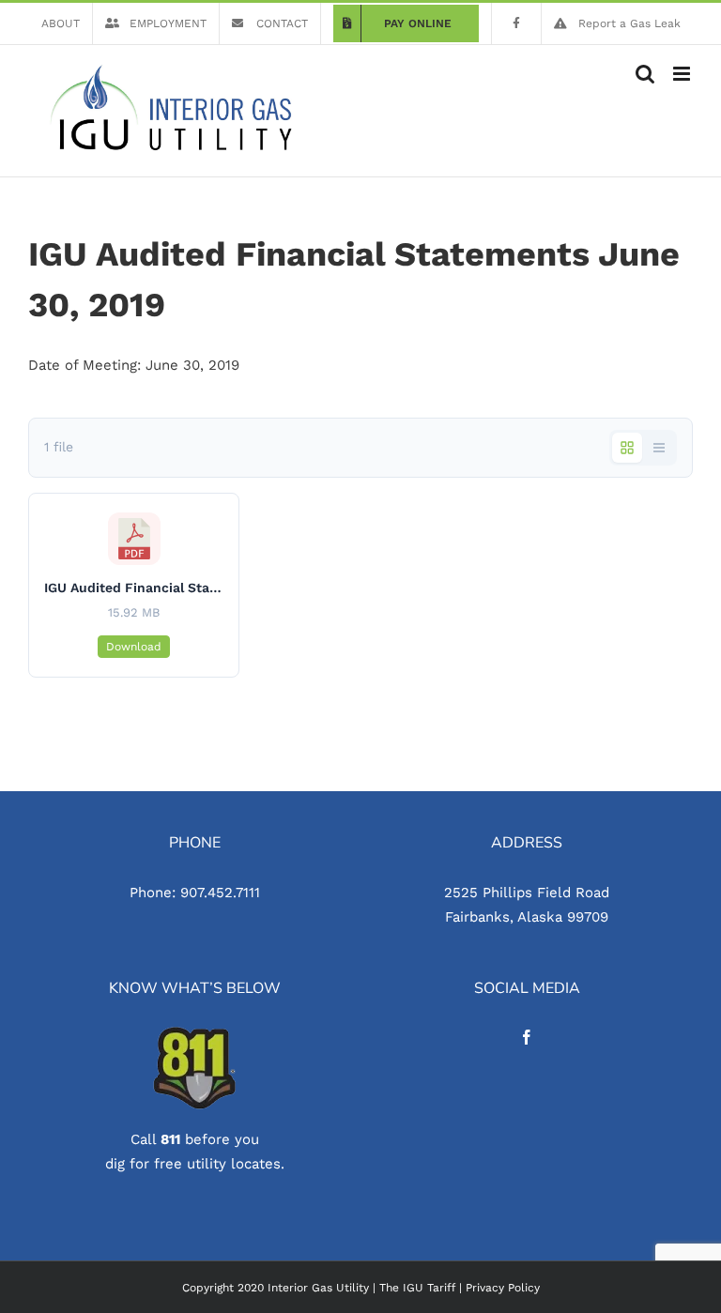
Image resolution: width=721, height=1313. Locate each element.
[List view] (659, 448)
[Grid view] (627, 448)
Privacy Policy (503, 1287)
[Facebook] (526, 1037)
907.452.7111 (220, 892)
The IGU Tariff (417, 1287)
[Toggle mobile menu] (683, 74)
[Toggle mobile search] (645, 74)
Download (133, 646)
